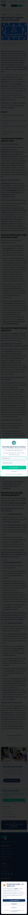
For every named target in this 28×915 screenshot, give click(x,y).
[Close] (26, 440)
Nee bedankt (14, 471)
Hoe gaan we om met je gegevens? (14, 474)
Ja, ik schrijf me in (14, 467)
